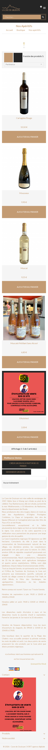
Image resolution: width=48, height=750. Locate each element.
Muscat (24, 268)
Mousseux (24, 193)
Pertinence (24, 64)
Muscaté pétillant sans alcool (24, 343)
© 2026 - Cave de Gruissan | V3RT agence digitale (24, 746)
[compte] (30, 8)
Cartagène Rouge (24, 118)
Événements (11, 478)
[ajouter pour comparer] (32, 104)
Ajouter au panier (27, 136)
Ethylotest (24, 418)
